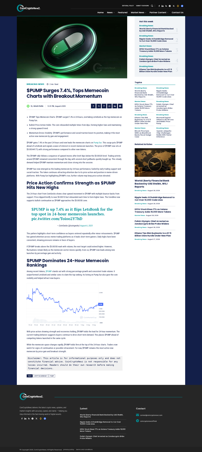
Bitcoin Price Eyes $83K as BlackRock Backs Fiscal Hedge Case (143, 134)
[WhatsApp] (109, 106)
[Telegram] (170, 6)
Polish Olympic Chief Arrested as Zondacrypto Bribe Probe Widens (155, 60)
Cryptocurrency (40, 376)
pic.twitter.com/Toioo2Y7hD (56, 218)
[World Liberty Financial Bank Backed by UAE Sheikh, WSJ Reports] (155, 162)
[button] (152, 6)
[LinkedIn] (163, 6)
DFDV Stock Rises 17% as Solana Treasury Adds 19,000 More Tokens (155, 50)
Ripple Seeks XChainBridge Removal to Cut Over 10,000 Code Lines (156, 40)
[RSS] (166, 6)
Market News (145, 46)
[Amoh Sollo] (29, 106)
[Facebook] (159, 6)
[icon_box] (149, 414)
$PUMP (38, 209)
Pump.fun (98, 142)
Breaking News (35, 84)
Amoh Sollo (38, 106)
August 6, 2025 (86, 225)
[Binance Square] (178, 6)
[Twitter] (174, 6)
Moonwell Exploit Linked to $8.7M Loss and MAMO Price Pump (165, 120)
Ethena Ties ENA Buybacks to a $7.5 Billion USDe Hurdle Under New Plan (155, 70)
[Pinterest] (104, 106)
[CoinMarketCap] (182, 6)
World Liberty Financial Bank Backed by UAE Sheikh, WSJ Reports (156, 29)
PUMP (52, 376)
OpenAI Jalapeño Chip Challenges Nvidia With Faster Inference (164, 134)
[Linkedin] (114, 106)
